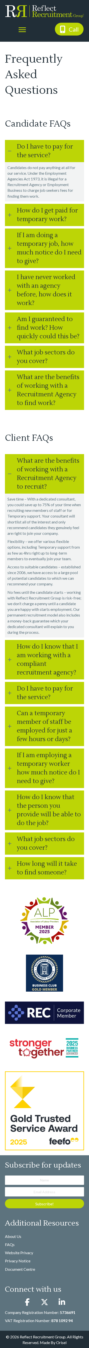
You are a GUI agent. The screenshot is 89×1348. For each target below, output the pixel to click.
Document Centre (20, 1269)
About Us (13, 1236)
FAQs (10, 1244)
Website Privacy (19, 1252)
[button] (69, 29)
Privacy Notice (17, 1260)
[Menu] (22, 30)
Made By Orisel (53, 1342)
